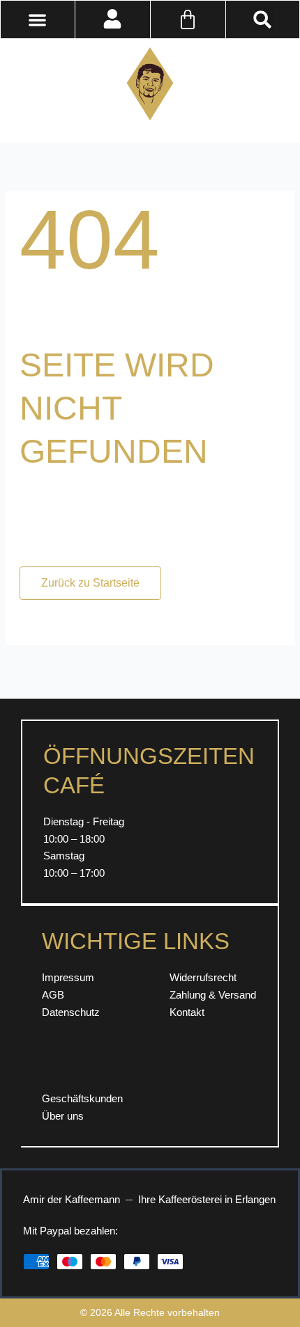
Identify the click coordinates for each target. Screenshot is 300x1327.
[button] (262, 19)
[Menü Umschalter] (37, 19)
